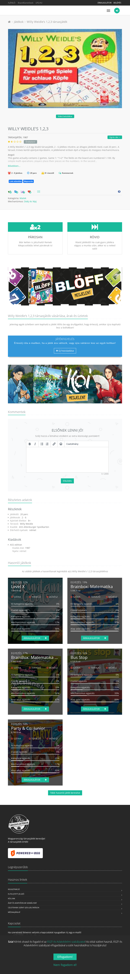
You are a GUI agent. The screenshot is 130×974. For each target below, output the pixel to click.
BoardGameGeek (25, 2)
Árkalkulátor (104, 2)
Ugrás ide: (114, 137)
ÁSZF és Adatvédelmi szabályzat (22, 903)
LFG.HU (39, 2)
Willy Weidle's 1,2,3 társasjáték (47, 22)
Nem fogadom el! (65, 964)
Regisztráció (14, 889)
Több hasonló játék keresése (65, 792)
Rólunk (11, 898)
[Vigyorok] (61, 444)
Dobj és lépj (30, 201)
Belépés (117, 2)
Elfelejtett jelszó (16, 894)
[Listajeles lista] (42, 444)
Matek (23, 198)
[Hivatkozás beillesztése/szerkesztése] (54, 444)
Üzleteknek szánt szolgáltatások (23, 907)
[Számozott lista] (47, 444)
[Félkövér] (29, 444)
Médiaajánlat (14, 912)
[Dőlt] (35, 444)
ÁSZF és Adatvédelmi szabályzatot (66, 941)
